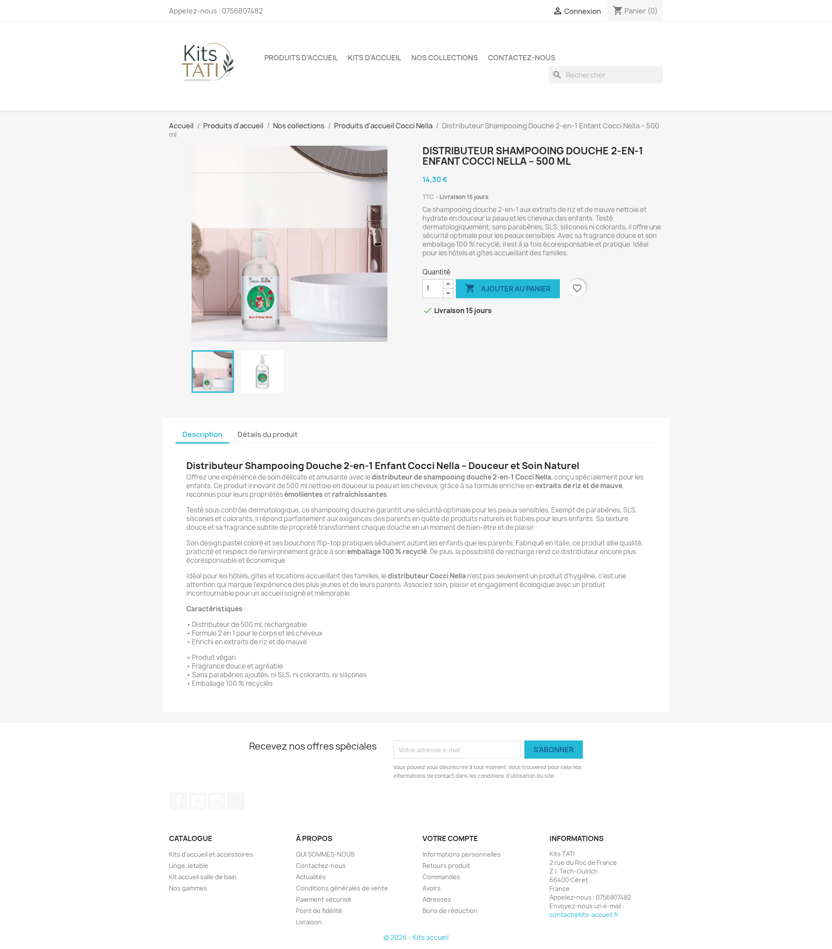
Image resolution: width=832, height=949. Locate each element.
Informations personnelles (461, 854)
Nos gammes (188, 888)
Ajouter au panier (508, 288)
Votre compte (450, 838)
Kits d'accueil (374, 57)
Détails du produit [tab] (267, 434)
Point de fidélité (319, 911)
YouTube (197, 801)
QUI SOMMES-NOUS (325, 854)
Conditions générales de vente (342, 888)
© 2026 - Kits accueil (416, 937)
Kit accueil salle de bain (203, 877)
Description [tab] (202, 434)
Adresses (436, 899)
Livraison (309, 922)
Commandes (441, 877)
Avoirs (431, 888)
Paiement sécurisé (323, 899)
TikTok (235, 801)
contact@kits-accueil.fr (584, 914)
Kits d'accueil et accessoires (211, 854)
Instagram (216, 801)
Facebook (178, 801)
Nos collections (444, 57)
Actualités (311, 877)
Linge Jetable (188, 865)
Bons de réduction (450, 911)
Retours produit (446, 865)
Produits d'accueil (301, 57)
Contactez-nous (522, 57)
